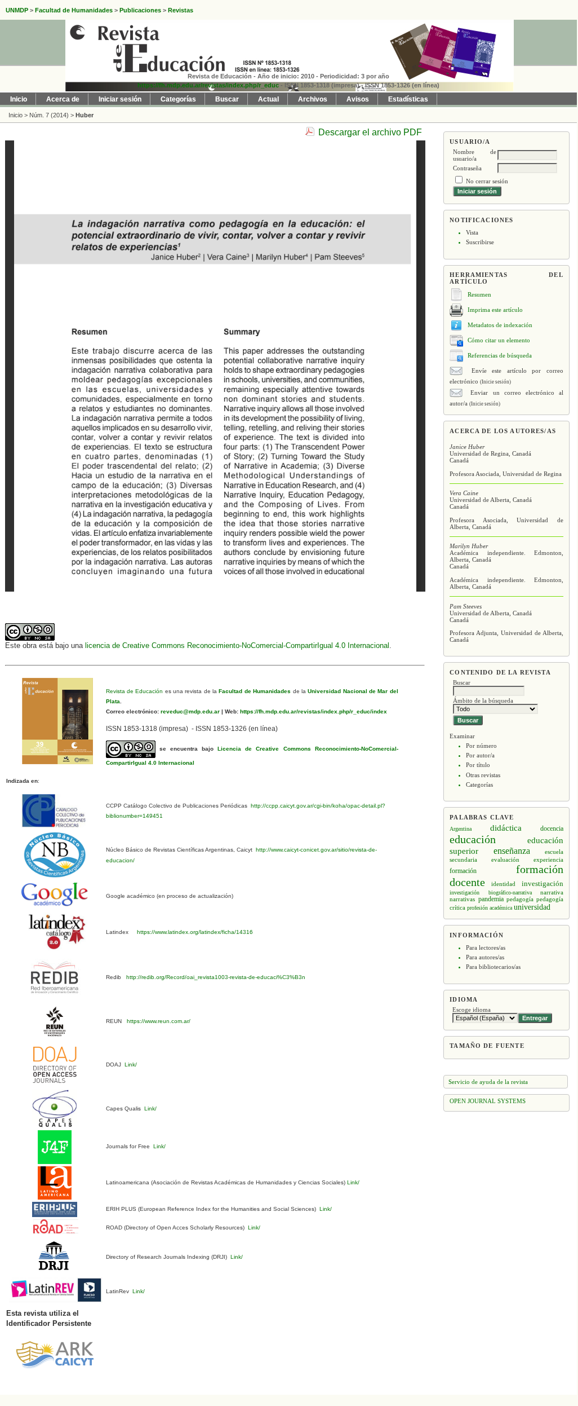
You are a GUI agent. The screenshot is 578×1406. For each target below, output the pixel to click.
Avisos (357, 99)
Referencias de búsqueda (500, 355)
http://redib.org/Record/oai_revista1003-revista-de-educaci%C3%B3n (215, 977)
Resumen (479, 294)
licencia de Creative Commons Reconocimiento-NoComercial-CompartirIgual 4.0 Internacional (237, 645)
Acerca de (62, 99)
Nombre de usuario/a (474, 155)
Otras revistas (483, 775)
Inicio (18, 99)
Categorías (479, 784)
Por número (481, 745)
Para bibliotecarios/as (493, 966)
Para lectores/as (485, 947)
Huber (84, 115)
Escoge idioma (471, 1009)
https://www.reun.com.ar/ (157, 1021)
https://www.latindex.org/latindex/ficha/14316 (193, 932)
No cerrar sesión (487, 181)
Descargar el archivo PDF (370, 132)
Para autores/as (485, 957)
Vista (472, 232)
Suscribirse (480, 242)
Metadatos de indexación (500, 324)
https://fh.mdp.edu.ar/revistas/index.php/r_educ (208, 85)
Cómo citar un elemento (499, 340)
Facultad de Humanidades (255, 691)
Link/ (130, 1064)
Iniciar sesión (120, 99)
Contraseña (467, 168)
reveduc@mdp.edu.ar (189, 711)
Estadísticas (408, 99)
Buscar (227, 99)
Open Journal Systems (488, 1101)
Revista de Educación (134, 691)
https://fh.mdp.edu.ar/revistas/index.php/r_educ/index (312, 711)
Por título (478, 764)
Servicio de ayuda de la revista (488, 1081)
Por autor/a (480, 755)
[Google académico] (54, 893)
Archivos (312, 99)
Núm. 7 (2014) (49, 115)
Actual (268, 99)
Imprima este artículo (495, 309)
